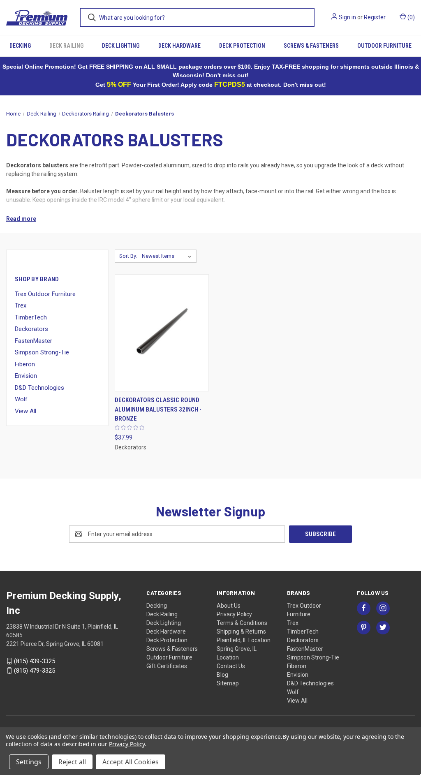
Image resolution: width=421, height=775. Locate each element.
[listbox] (168, 256)
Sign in (347, 17)
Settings (29, 761)
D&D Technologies (39, 387)
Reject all (72, 761)
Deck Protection (242, 45)
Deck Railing (66, 45)
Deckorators (31, 329)
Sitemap (228, 683)
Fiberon (25, 364)
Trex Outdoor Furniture (45, 294)
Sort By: (128, 256)
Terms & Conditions (242, 623)
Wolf (21, 399)
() (410, 17)
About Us (229, 605)
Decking (20, 45)
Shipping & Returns (241, 631)
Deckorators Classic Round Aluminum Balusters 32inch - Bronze (158, 409)
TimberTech (31, 317)
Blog (222, 674)
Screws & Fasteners (311, 45)
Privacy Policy (234, 614)
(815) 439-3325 (34, 661)
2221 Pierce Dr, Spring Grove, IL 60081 (55, 644)
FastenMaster (33, 341)
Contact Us (231, 666)
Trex (20, 305)
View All (25, 411)
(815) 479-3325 (34, 670)
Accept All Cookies (130, 761)
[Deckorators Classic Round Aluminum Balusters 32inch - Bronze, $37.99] (161, 333)
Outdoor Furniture (384, 45)
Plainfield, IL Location (244, 640)
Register (375, 17)
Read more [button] (21, 218)
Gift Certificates (166, 666)
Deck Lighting (120, 45)
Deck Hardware (179, 45)
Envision (26, 375)
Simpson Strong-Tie (42, 352)
